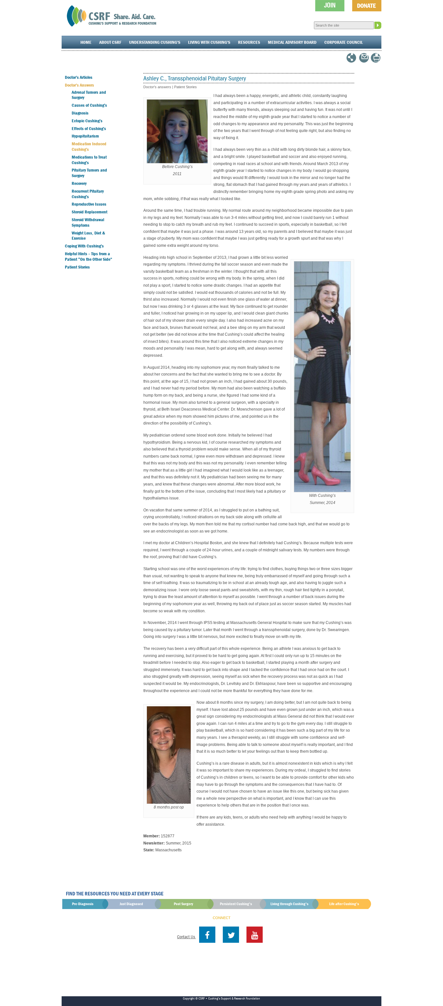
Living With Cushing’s (209, 42)
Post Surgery (183, 903)
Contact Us (186, 937)
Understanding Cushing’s (154, 42)
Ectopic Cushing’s (87, 121)
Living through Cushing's (289, 903)
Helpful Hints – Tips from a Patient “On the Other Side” (88, 256)
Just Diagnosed (131, 903)
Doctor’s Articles (78, 77)
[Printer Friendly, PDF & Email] (375, 61)
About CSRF (110, 42)
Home (85, 42)
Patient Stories (77, 267)
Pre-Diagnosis (82, 903)
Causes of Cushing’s (89, 105)
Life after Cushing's (344, 903)
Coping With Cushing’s (84, 246)
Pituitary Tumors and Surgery (89, 172)
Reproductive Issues (89, 204)
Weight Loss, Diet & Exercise (88, 235)
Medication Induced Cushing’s (89, 146)
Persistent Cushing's (236, 903)
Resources (249, 42)
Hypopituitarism (85, 136)
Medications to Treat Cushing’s (89, 159)
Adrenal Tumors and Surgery (89, 95)
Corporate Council (343, 42)
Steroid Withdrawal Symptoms (88, 222)
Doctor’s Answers (79, 85)
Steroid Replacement (89, 212)
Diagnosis (80, 113)
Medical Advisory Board (292, 42)
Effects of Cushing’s (89, 128)
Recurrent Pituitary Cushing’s (88, 193)
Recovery (79, 183)
